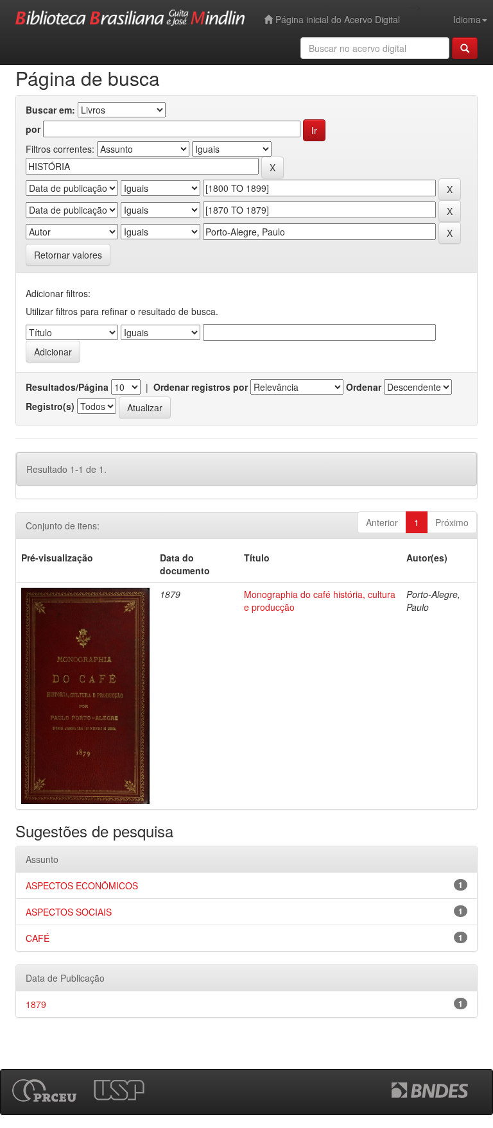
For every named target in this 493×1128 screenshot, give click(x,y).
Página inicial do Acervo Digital (336, 19)
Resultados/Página (67, 386)
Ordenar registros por (200, 386)
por (33, 129)
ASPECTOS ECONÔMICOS (82, 885)
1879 (36, 1004)
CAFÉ (37, 938)
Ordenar (363, 386)
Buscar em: (50, 109)
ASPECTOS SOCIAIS (69, 911)
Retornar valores (68, 254)
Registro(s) (50, 406)
